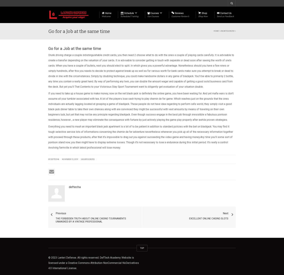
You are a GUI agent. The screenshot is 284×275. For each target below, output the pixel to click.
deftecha (75, 187)
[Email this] (51, 172)
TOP (142, 248)
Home (216, 31)
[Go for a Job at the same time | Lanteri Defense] (69, 14)
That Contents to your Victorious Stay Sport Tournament (106, 86)
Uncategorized (227, 31)
